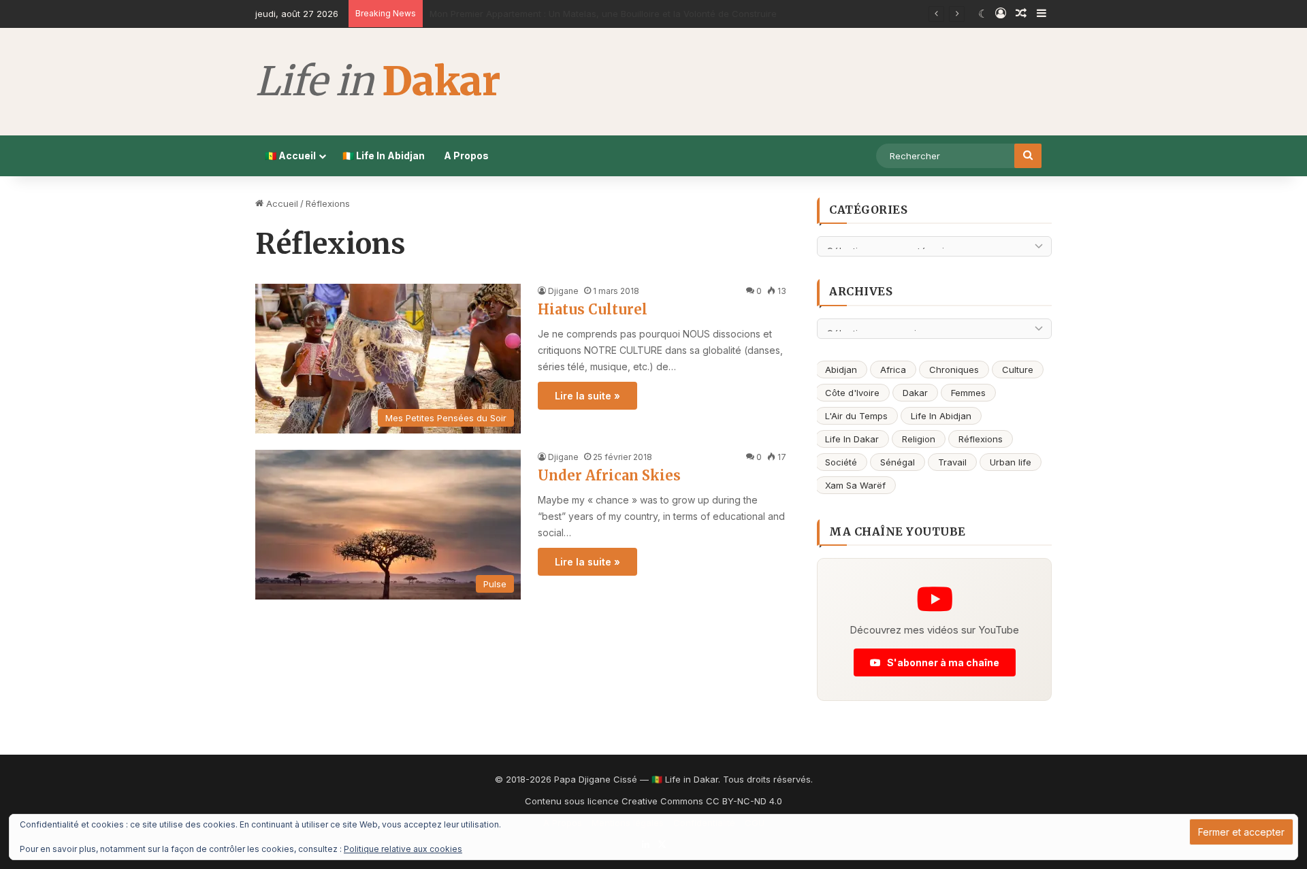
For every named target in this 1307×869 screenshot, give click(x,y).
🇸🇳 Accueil (290, 155)
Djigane (563, 291)
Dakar (915, 392)
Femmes (968, 392)
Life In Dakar (852, 438)
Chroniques (954, 369)
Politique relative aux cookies (403, 849)
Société (841, 462)
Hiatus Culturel (592, 309)
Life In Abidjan (941, 415)
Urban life (1010, 462)
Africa (893, 369)
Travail (952, 462)
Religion (918, 438)
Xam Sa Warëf (855, 485)
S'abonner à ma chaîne (942, 662)
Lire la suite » (587, 395)
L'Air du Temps (856, 415)
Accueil (280, 203)
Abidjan (841, 369)
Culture (1017, 369)
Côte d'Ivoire (852, 392)
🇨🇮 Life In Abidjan (383, 155)
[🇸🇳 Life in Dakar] (377, 81)
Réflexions (980, 438)
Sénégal (897, 462)
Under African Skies (609, 475)
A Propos (466, 155)
